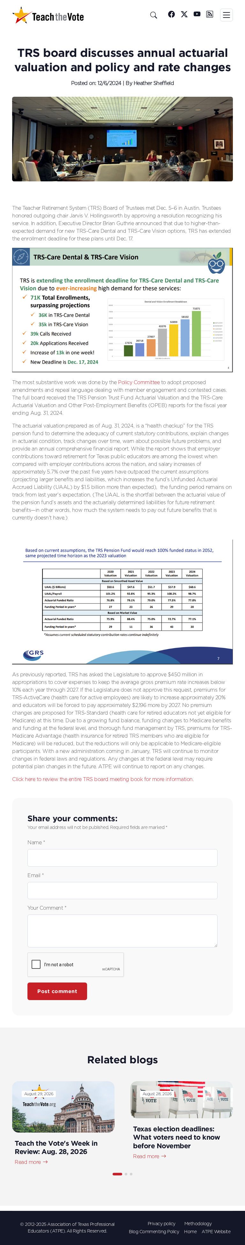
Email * (35, 875)
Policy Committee (139, 382)
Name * (36, 842)
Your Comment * (46, 908)
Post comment (57, 991)
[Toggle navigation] (226, 15)
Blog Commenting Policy (154, 1232)
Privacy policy (161, 1224)
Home (190, 1232)
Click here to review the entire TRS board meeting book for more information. (103, 779)
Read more (28, 1162)
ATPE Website (216, 1232)
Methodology (198, 1224)
